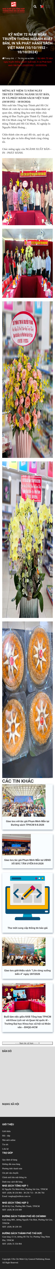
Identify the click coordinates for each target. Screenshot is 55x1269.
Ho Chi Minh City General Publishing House (31, 1259)
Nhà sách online (8, 1140)
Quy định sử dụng (9, 1160)
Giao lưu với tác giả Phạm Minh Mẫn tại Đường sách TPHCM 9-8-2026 (27, 823)
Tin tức (5, 1144)
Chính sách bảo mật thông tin (14, 1177)
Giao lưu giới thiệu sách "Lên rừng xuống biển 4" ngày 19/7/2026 (27, 972)
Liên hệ (5, 1149)
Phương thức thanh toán (12, 1168)
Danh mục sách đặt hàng (12, 1182)
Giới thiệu (6, 1131)
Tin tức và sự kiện (26, 58)
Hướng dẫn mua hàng (11, 1164)
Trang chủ (9, 58)
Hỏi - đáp (6, 1136)
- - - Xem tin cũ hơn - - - (26, 1043)
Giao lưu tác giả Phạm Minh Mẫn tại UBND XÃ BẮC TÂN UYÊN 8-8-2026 (27, 862)
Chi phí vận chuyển (10, 1173)
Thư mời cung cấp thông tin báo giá (28, 928)
